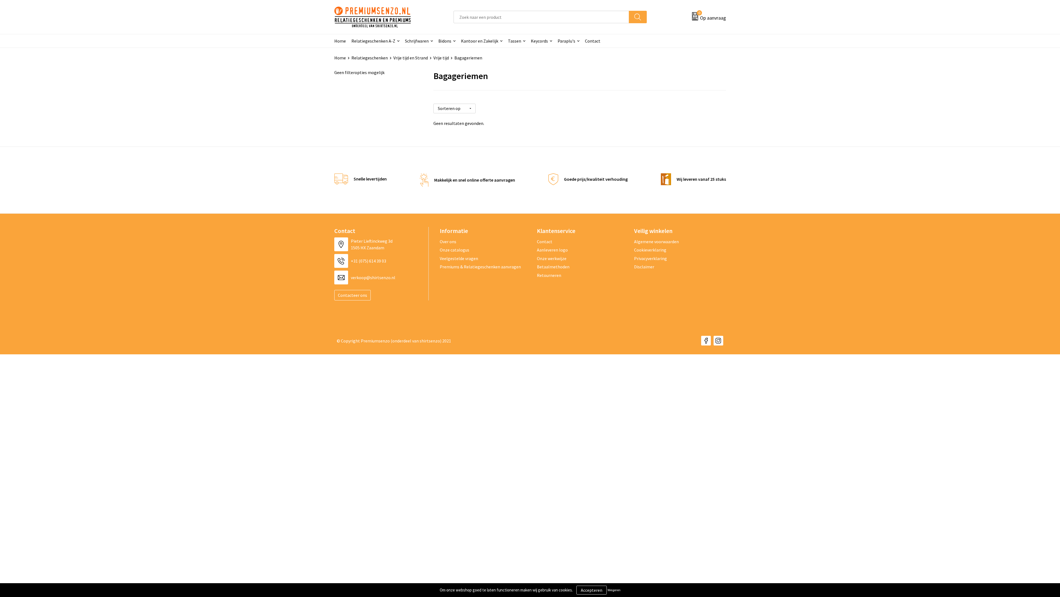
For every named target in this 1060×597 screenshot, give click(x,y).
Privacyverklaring (650, 258)
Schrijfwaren (417, 41)
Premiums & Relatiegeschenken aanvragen (480, 266)
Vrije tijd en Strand (410, 58)
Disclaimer (644, 266)
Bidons (444, 41)
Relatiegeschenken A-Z (373, 41)
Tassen (514, 41)
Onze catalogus (454, 250)
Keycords (539, 41)
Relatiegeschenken (369, 58)
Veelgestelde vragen (459, 258)
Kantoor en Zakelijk (479, 41)
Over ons (448, 241)
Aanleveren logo (552, 250)
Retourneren (549, 275)
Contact (592, 41)
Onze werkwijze (551, 258)
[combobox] (541, 17)
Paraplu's (566, 41)
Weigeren (614, 590)
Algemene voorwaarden (656, 241)
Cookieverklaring (650, 250)
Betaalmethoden (553, 266)
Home (340, 41)
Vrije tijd (441, 58)
